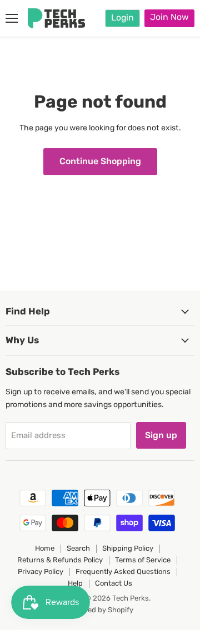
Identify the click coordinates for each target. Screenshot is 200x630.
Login (122, 17)
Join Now (169, 17)
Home (44, 548)
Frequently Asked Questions (123, 571)
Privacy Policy (40, 571)
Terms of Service (143, 560)
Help (75, 583)
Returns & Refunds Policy (60, 560)
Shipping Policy (127, 548)
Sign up (161, 435)
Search (78, 548)
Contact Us (113, 583)
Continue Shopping (100, 161)
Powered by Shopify (100, 610)
